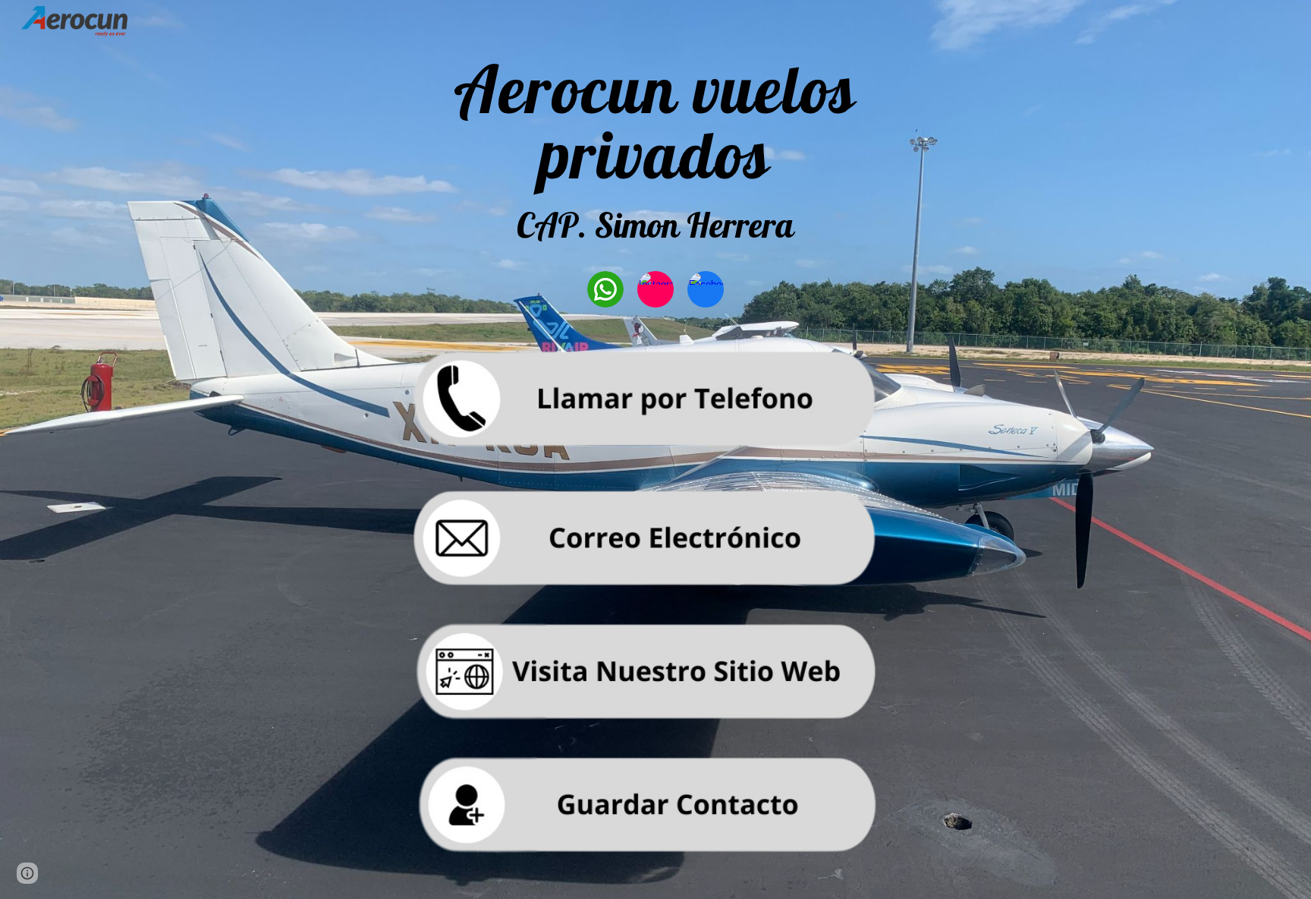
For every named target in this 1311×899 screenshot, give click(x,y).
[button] (27, 873)
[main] (655, 155)
